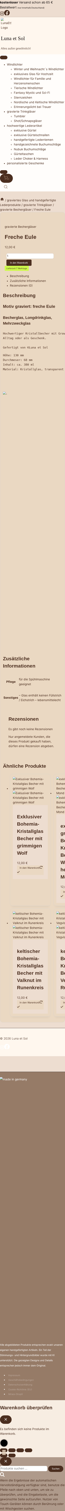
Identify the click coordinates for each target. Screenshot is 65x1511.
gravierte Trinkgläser (21, 111)
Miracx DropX (15, 1394)
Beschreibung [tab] (19, 276)
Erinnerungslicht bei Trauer (32, 107)
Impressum (14, 1375)
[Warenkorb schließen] (6, 1419)
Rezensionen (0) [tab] (21, 285)
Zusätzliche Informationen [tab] (28, 281)
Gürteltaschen (24, 154)
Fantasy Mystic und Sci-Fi (32, 92)
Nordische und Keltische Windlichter (39, 102)
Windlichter (15, 64)
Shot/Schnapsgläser (28, 121)
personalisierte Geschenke (25, 163)
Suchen (55, 1468)
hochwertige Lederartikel (24, 125)
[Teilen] (20, 1450)
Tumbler (19, 116)
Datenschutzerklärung (20, 1384)
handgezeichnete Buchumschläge (37, 144)
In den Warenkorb (19, 262)
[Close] (3, 172)
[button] (4, 1443)
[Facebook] (7, 14)
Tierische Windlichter (28, 88)
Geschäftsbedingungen (21, 1380)
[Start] (2, 200)
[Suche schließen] (6, 1461)
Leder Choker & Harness (31, 158)
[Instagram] (2, 14)
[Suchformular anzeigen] (6, 187)
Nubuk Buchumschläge (30, 149)
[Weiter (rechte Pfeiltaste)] (12, 1455)
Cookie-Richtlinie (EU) (20, 1389)
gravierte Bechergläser (20, 226)
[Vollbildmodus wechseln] (12, 1450)
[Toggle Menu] (3, 57)
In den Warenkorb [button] (30, 1002)
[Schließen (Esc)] (28, 1450)
